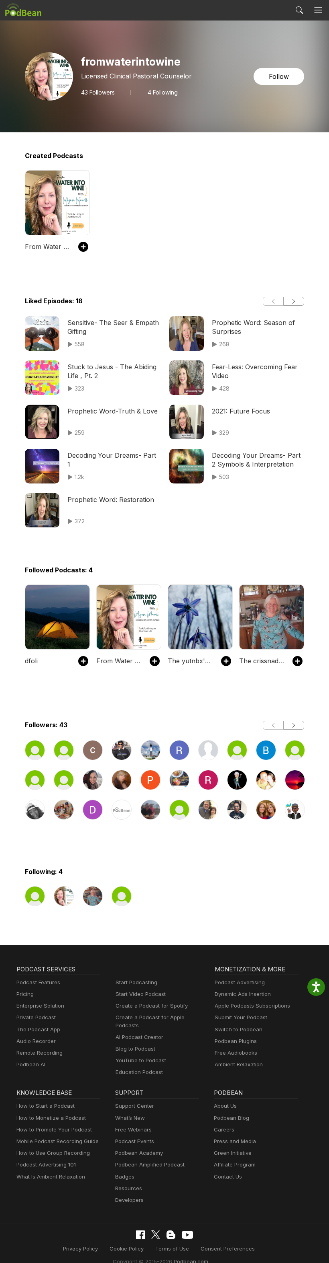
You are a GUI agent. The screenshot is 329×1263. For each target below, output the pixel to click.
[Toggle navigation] (318, 10)
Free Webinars (133, 1129)
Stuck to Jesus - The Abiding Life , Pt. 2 (111, 371)
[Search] (299, 10)
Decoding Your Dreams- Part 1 (111, 459)
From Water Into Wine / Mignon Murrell (47, 247)
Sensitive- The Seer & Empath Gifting (113, 327)
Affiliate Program (235, 1164)
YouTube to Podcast (141, 1060)
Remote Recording (39, 1052)
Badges (124, 1176)
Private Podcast (36, 1017)
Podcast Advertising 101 (46, 1164)
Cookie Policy (127, 1248)
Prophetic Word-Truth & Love (112, 411)
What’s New (130, 1118)
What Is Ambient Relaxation (50, 1176)
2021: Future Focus (241, 411)
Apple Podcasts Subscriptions (252, 1005)
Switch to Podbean (238, 1029)
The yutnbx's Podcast (190, 661)
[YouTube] (187, 1235)
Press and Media (235, 1141)
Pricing (25, 994)
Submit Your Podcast (241, 1017)
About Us (225, 1106)
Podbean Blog (231, 1118)
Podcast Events (134, 1141)
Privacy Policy (80, 1248)
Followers (98, 92)
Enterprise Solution (40, 1005)
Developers (129, 1200)
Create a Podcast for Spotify (152, 1005)
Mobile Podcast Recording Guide (57, 1141)
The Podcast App (38, 1029)
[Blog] (171, 1234)
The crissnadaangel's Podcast (261, 661)
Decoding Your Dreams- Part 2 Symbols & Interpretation (256, 459)
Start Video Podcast (141, 994)
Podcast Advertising (240, 982)
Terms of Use (172, 1248)
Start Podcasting (136, 982)
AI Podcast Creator (139, 1037)
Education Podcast (139, 1072)
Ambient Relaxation (239, 1064)
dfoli (31, 661)
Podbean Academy (139, 1153)
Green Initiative (233, 1153)
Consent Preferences (228, 1248)
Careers (224, 1129)
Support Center (134, 1106)
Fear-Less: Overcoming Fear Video (255, 371)
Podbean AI (30, 1064)
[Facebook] (140, 1234)
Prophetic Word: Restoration (110, 500)
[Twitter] (155, 1234)
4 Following (163, 92)
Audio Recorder (36, 1041)
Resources (128, 1188)
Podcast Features (38, 982)
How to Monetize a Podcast (51, 1118)
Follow (279, 76)
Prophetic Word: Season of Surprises (253, 327)
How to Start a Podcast (45, 1106)
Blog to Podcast (135, 1048)
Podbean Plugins (236, 1041)
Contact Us (228, 1176)
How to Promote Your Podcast (54, 1129)
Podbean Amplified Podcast (150, 1164)
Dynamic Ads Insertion (243, 994)
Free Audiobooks (236, 1052)
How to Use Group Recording (53, 1153)
